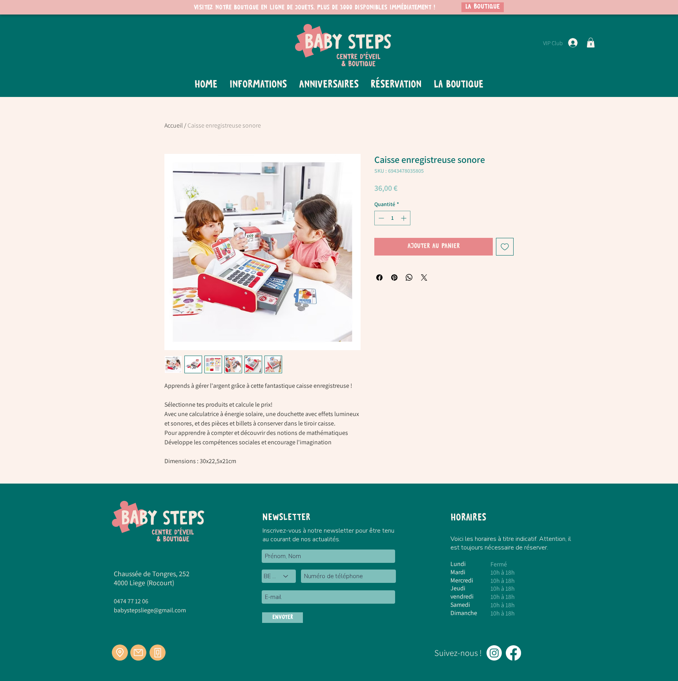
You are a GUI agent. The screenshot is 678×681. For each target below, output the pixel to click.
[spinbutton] (392, 218)
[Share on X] (424, 277)
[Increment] (404, 218)
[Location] (120, 652)
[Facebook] (513, 653)
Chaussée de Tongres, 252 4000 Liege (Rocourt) (152, 578)
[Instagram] (494, 653)
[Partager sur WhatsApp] (409, 277)
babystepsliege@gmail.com (150, 610)
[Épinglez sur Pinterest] (394, 277)
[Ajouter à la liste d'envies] (505, 247)
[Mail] (138, 652)
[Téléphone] (157, 652)
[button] (591, 42)
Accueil (173, 125)
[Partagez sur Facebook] (379, 277)
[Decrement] (380, 218)
